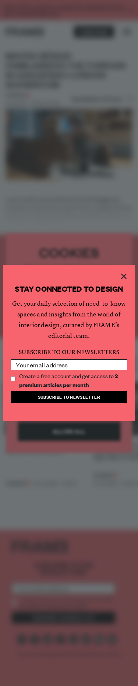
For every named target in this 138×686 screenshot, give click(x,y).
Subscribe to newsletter (69, 396)
